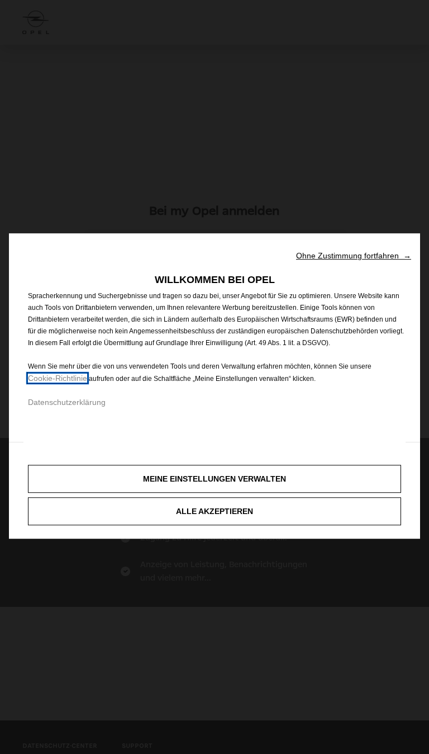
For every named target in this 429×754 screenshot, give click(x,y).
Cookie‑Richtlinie (57, 378)
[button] (353, 255)
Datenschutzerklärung (67, 402)
